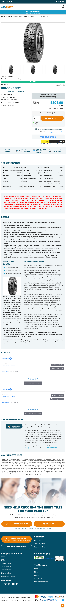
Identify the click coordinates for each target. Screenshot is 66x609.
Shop (3, 557)
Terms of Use (6, 570)
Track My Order (39, 544)
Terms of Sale (6, 567)
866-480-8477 (7, 2)
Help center (27, 600)
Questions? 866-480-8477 (16, 539)
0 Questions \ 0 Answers (9, 366)
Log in (43, 95)
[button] (53, 142)
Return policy (16, 600)
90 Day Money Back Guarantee (33, 12)
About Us (37, 575)
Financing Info (6, 573)
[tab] (5, 372)
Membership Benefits (8, 576)
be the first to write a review (33, 383)
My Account (38, 540)
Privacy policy (5, 600)
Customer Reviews (40, 547)
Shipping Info (6, 563)
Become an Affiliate (41, 582)
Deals (36, 569)
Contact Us (38, 578)
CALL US (18, 524)
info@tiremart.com (31, 448)
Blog (36, 572)
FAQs (3, 560)
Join (48, 95)
